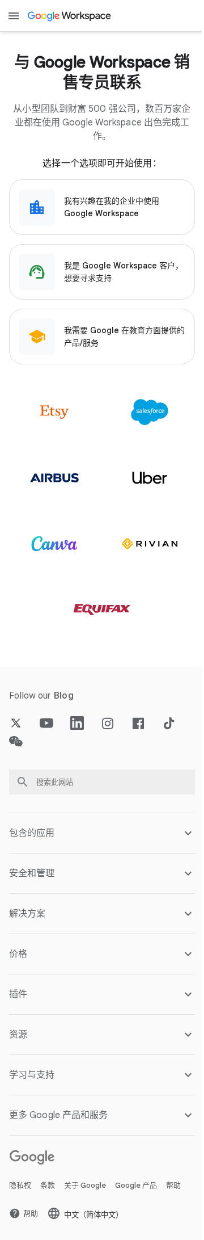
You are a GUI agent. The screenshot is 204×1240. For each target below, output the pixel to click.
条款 (47, 1188)
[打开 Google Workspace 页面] (70, 16)
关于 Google (85, 1188)
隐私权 (20, 1188)
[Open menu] (13, 16)
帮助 (173, 1188)
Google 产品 (136, 1188)
